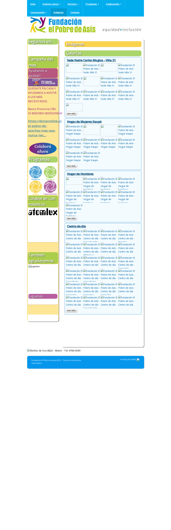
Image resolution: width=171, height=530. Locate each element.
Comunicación (37, 12)
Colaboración (113, 4)
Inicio (33, 4)
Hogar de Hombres (80, 174)
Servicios (72, 4)
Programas (91, 4)
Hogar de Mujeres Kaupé (84, 121)
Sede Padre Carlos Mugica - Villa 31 (91, 60)
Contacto (74, 12)
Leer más (72, 113)
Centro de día (76, 226)
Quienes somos (50, 4)
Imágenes (59, 12)
